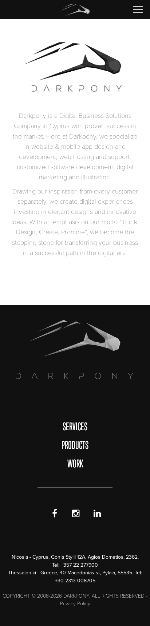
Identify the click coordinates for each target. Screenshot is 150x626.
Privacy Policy (75, 604)
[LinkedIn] (97, 514)
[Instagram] (76, 514)
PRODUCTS (75, 445)
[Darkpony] (75, 9)
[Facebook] (55, 514)
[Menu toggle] (138, 8)
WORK (75, 463)
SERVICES (75, 426)
